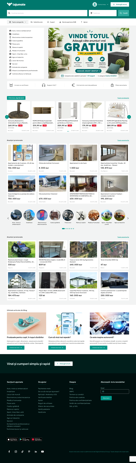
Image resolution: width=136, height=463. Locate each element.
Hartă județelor (44, 409)
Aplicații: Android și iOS (47, 394)
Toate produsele (123, 98)
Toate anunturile (123, 140)
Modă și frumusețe (14, 400)
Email (102, 388)
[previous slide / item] (50, 53)
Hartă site (42, 412)
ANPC (71, 391)
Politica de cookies (77, 397)
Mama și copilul (13, 409)
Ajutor (40, 400)
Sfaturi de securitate (46, 406)
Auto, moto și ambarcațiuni (17, 388)
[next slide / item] (127, 53)
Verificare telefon (45, 397)
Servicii (10, 421)
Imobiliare (11, 391)
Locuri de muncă (13, 394)
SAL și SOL (73, 406)
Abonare (106, 398)
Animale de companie (15, 415)
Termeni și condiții (76, 394)
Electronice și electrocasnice (18, 397)
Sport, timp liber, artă (15, 412)
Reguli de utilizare (45, 403)
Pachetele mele (44, 388)
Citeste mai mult (15, 347)
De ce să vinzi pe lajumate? (48, 391)
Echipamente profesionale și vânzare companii (18, 425)
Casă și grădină (13, 406)
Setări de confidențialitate (79, 403)
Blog (71, 388)
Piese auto (11, 403)
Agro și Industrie (13, 418)
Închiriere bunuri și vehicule (17, 429)
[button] (119, 76)
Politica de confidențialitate (80, 400)
